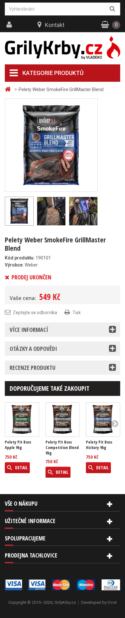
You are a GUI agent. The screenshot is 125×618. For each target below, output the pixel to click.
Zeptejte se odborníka (35, 312)
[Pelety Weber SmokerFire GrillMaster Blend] (51, 211)
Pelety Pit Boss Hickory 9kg (99, 444)
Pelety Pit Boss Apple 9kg (18, 444)
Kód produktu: (20, 257)
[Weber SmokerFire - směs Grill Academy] (51, 144)
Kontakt (54, 25)
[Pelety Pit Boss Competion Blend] (63, 419)
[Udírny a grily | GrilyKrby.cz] (62, 48)
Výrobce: (14, 264)
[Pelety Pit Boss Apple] (22, 419)
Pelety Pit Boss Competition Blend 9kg (62, 447)
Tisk (76, 312)
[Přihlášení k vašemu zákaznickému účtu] (10, 24)
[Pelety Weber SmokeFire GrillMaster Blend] (83, 211)
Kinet (112, 602)
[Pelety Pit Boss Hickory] (103, 419)
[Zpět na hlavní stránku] (9, 89)
